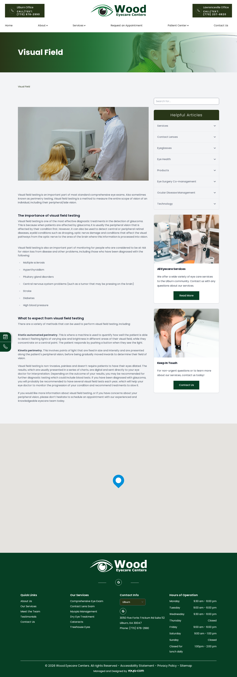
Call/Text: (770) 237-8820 (214, 13)
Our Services (28, 606)
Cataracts (76, 622)
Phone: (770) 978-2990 (134, 628)
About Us (26, 601)
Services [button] (78, 25)
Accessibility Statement (137, 666)
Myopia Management (83, 611)
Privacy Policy (167, 666)
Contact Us (221, 25)
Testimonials (28, 617)
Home (9, 25)
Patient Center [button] (177, 25)
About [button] (42, 25)
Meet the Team (30, 611)
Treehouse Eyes (80, 627)
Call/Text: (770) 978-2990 (28, 13)
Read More (186, 295)
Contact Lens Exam (82, 606)
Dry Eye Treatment (82, 617)
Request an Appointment (127, 25)
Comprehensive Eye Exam (86, 601)
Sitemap (186, 666)
